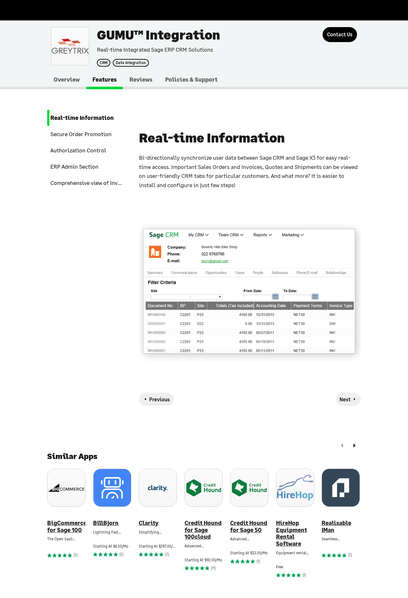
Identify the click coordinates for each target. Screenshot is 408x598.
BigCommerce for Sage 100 (66, 526)
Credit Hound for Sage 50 (248, 526)
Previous (159, 399)
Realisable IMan (336, 526)
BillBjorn (106, 523)
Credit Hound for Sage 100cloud (203, 530)
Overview (67, 79)
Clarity (148, 523)
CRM (103, 63)
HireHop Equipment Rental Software (291, 533)
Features (104, 79)
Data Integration (131, 63)
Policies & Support (191, 79)
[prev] (342, 446)
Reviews (140, 79)
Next (345, 399)
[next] (354, 446)
